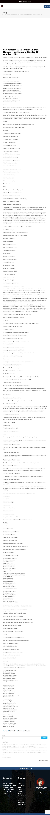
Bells (19, 787)
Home (19, 783)
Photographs (21, 793)
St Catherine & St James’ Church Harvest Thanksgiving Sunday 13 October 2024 (26, 14)
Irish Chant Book (23, 798)
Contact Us (21, 802)
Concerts (20, 789)
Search (3, 735)
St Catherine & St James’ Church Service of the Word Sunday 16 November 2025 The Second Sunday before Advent (24, 750)
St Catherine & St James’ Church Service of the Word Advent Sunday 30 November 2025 (19, 746)
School (20, 791)
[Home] (2, 14)
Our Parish (21, 785)
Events (20, 800)
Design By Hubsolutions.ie (25, 813)
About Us (20, 804)
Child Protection (22, 796)
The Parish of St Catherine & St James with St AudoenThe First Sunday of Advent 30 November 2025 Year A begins (24, 744)
